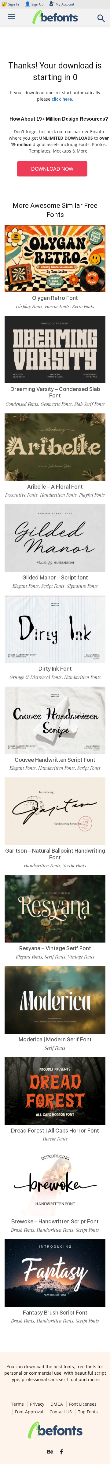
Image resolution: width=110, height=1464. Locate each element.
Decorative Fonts (21, 495)
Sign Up (34, 4)
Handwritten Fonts (58, 495)
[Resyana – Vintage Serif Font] (55, 909)
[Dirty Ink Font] (55, 629)
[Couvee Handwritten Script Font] (55, 720)
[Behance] (50, 1452)
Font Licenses (83, 1404)
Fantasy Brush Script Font (55, 1312)
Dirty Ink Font (55, 668)
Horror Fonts (57, 306)
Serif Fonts (55, 957)
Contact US (61, 1412)
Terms (17, 1404)
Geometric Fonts (56, 404)
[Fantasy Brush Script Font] (55, 1273)
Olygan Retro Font (55, 298)
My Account (65, 4)
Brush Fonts (22, 1230)
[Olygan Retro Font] (55, 258)
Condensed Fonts (22, 404)
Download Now (52, 169)
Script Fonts (52, 586)
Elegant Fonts (26, 586)
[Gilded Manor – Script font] (55, 538)
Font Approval (29, 1412)
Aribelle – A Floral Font (55, 486)
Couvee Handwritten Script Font (55, 760)
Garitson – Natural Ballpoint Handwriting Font (55, 854)
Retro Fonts (83, 306)
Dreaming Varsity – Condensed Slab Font (55, 392)
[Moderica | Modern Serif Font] (55, 1000)
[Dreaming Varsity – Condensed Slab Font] (55, 349)
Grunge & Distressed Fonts (35, 677)
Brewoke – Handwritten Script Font (55, 1221)
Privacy (37, 1404)
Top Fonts (88, 1412)
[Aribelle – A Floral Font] (55, 447)
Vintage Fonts (81, 957)
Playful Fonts (92, 495)
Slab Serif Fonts (89, 404)
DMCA (56, 1404)
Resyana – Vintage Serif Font (55, 948)
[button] (101, 20)
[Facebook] (61, 1452)
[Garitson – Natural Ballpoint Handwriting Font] (55, 811)
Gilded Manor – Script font (55, 577)
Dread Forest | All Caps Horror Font (55, 1130)
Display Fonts (29, 306)
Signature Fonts (82, 586)
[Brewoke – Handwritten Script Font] (55, 1182)
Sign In (11, 4)
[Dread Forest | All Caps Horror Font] (55, 1091)
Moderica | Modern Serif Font (55, 1039)
